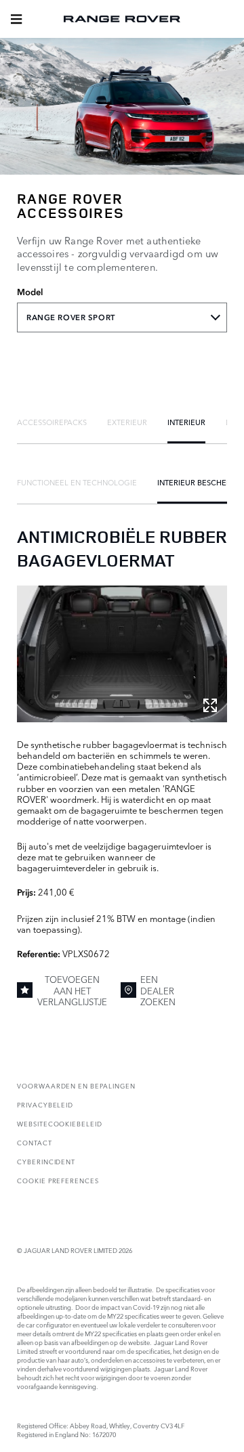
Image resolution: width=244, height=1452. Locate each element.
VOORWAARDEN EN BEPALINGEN (76, 1085)
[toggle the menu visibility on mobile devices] (16, 19)
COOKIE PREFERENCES (58, 1180)
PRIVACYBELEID (45, 1104)
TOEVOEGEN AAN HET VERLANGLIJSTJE (72, 990)
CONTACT (34, 1142)
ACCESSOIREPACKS (52, 421)
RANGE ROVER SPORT (70, 317)
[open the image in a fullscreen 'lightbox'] (122, 654)
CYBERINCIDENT (46, 1161)
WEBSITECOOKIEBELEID (59, 1123)
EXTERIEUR (127, 421)
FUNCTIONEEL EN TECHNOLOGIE (77, 482)
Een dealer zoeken (158, 990)
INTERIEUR (186, 421)
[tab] (52, 421)
